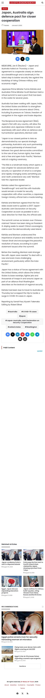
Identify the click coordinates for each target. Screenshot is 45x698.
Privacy (37, 685)
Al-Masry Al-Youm (27, 682)
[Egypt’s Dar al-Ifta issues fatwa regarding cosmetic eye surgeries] (7, 658)
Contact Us (21, 685)
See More (22, 666)
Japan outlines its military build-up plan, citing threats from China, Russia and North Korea (33, 592)
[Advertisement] (22, 447)
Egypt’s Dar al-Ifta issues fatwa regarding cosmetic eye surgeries (28, 657)
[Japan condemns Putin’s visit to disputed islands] (12, 554)
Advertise (13, 685)
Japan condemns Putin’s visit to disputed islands (11, 563)
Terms (22, 688)
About (7, 685)
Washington (31, 327)
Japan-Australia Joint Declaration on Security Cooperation (23, 321)
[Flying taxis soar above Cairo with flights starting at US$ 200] (7, 650)
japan (23, 316)
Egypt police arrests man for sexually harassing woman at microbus (19, 638)
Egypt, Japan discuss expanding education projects (10, 591)
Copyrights (30, 685)
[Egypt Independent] (22, 2)
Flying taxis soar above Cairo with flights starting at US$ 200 (28, 648)
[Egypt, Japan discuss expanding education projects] (12, 581)
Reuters (6, 25)
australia (13, 311)
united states (15, 327)
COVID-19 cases (30, 311)
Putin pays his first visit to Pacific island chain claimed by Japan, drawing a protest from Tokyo (33, 566)
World (5, 9)
